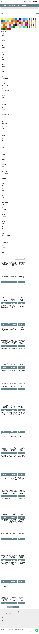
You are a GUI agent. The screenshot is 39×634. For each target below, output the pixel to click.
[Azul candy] (22, 19)
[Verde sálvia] (6, 29)
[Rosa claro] (24, 25)
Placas (3, 205)
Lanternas (3, 150)
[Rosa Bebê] (20, 25)
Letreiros (3, 154)
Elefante (3, 116)
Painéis (3, 187)
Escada (3, 118)
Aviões (3, 42)
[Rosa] (18, 25)
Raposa (3, 221)
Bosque (3, 66)
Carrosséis (4, 88)
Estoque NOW (35, 631)
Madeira (3, 159)
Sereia (3, 233)
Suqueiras (3, 238)
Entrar (30, 1)
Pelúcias (3, 197)
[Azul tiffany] (4, 21)
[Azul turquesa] (6, 21)
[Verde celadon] (20, 27)
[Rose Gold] (32, 25)
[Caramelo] (16, 21)
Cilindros (3, 99)
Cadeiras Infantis (5, 78)
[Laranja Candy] (10, 23)
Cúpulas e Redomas (5, 105)
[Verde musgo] (4, 29)
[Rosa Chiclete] (22, 25)
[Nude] (34, 23)
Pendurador (4, 199)
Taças (3, 240)
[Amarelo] (2, 19)
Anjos (3, 36)
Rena (3, 228)
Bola (3, 54)
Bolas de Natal (4, 55)
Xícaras (3, 256)
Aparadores (4, 38)
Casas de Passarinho (5, 90)
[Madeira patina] (24, 23)
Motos (3, 180)
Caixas (3, 80)
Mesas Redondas (5, 173)
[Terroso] (6, 27)
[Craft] (32, 21)
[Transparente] (8, 27)
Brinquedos (4, 69)
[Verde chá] (22, 27)
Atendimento (4, 622)
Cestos (3, 97)
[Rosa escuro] (26, 25)
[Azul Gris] (32, 19)
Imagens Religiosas (5, 142)
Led (2, 152)
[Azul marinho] (34, 19)
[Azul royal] (2, 21)
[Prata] (12, 25)
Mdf (2, 168)
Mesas (3, 169)
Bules (3, 71)
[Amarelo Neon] (10, 19)
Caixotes (3, 81)
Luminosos (4, 157)
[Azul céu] (26, 19)
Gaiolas (3, 135)
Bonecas (3, 62)
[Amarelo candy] (6, 19)
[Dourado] (36, 21)
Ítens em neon (4, 145)
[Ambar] (12, 19)
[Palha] (6, 25)
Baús (3, 50)
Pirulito (3, 204)
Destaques (9, 5)
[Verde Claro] (26, 27)
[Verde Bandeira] (14, 27)
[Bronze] (12, 21)
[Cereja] (18, 21)
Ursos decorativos (5, 250)
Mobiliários (4, 178)
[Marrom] (26, 23)
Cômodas (3, 102)
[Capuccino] (14, 21)
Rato (3, 223)
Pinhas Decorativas (5, 202)
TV (2, 249)
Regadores (4, 224)
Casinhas (3, 92)
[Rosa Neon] (28, 25)
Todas (3, 33)
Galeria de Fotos (23, 5)
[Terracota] (4, 27)
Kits (18, 5)
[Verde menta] (36, 27)
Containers (4, 104)
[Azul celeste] (24, 19)
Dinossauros (4, 109)
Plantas (3, 207)
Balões (3, 45)
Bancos (3, 47)
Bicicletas (3, 52)
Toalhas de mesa (5, 242)
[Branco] (10, 21)
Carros (3, 86)
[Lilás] (14, 23)
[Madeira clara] (18, 23)
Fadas (3, 128)
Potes (3, 218)
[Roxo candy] (36, 25)
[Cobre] (28, 21)
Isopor (3, 143)
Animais (3, 35)
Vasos (3, 252)
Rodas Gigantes (4, 230)
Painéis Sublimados (5, 188)
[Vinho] (10, 29)
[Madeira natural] (22, 23)
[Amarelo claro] (8, 19)
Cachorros (3, 73)
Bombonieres (4, 61)
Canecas (3, 83)
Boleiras (3, 57)
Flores (3, 130)
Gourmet (3, 140)
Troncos (3, 247)
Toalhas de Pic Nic (5, 243)
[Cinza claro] (22, 21)
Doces (3, 112)
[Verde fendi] (32, 27)
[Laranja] (6, 23)
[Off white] (2, 25)
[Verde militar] (2, 29)
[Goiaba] (4, 23)
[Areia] (14, 19)
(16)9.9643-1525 (4, 624)
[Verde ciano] (24, 27)
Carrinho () (36, 1)
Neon (3, 185)
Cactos (3, 74)
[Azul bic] (20, 19)
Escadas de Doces (5, 119)
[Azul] (16, 19)
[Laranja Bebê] (8, 23)
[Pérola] (8, 25)
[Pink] (10, 25)
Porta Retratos (4, 214)
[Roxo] (34, 25)
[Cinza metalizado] (26, 21)
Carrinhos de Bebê (5, 85)
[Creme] (34, 21)
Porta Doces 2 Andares (6, 211)
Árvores (3, 40)
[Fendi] (2, 23)
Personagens (4, 200)
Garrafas (3, 138)
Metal (3, 176)
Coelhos (3, 100)
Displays (3, 111)
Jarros (3, 147)
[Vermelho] (8, 29)
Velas (3, 254)
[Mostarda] (30, 23)
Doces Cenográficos (5, 114)
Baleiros (3, 43)
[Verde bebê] (16, 27)
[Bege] (8, 21)
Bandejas (3, 49)
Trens (3, 245)
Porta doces (4, 209)
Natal (3, 183)
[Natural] (32, 23)
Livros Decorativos (5, 155)
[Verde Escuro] (28, 27)
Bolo (3, 59)
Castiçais (3, 93)
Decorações (4, 107)
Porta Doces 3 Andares (6, 212)
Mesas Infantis (4, 171)
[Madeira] (16, 23)
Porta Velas (4, 216)
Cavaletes (3, 95)
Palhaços (3, 190)
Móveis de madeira (5, 181)
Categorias (14, 5)
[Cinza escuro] (24, 21)
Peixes (3, 195)
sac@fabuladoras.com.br (5, 623)
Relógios (3, 226)
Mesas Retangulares (5, 174)
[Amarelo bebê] (4, 19)
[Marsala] (28, 23)
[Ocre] (36, 23)
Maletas (3, 162)
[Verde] (12, 27)
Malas (3, 161)
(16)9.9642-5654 (4, 625)
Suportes (3, 237)
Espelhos (3, 121)
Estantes (3, 124)
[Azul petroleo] (36, 19)
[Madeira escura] (20, 23)
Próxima (16, 607)
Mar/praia (3, 166)
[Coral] (30, 21)
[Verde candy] (18, 27)
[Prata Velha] (14, 25)
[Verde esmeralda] (30, 27)
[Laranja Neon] (12, 23)
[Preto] (16, 25)
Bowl (3, 68)
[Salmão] (2, 27)
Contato (25, 1)
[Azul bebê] (18, 19)
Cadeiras (3, 76)
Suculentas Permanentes (6, 235)
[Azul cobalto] (30, 19)
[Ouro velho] (4, 25)
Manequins (4, 164)
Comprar (13, 324)
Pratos (3, 219)
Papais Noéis (4, 192)
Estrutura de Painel (5, 126)
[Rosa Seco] (30, 25)
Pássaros (3, 193)
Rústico (3, 231)
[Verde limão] (34, 27)
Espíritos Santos (4, 123)
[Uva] (10, 27)
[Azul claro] (28, 19)
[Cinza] (20, 21)
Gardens (3, 137)
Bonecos (3, 64)
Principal (4, 5)
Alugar (5, 281)
